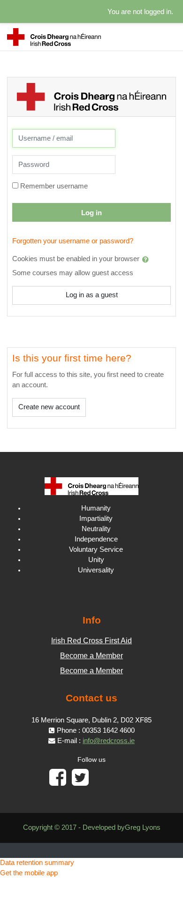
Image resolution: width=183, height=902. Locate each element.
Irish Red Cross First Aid (91, 641)
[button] (147, 259)
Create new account (49, 407)
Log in (91, 213)
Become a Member (91, 656)
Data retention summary (37, 862)
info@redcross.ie (109, 740)
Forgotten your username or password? (72, 241)
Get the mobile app (29, 873)
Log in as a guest (92, 295)
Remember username (54, 186)
